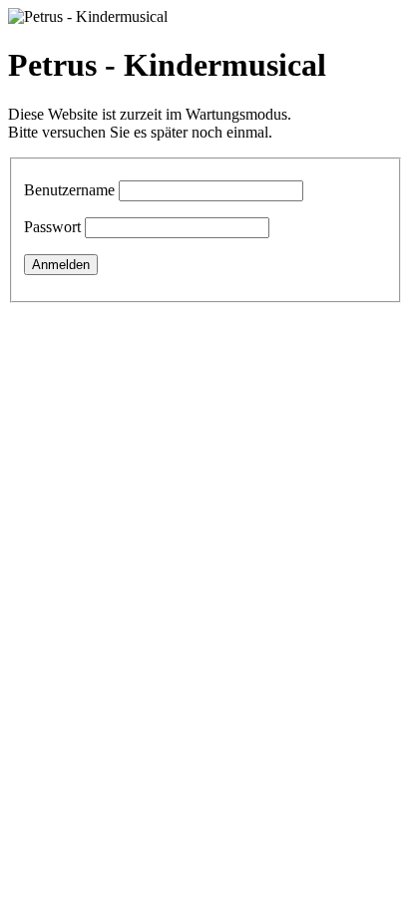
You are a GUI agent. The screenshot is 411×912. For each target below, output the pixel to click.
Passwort (52, 226)
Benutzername (69, 189)
